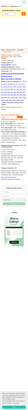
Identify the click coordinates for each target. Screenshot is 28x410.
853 (2, 92)
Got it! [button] (14, 407)
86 (4, 84)
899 (5, 97)
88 (9, 84)
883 (5, 95)
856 (8, 92)
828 (18, 89)
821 (21, 87)
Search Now (14, 203)
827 (15, 89)
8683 (24, 97)
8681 (16, 97)
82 (23, 81)
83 (25, 81)
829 (21, 89)
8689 (22, 100)
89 (11, 84)
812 (20, 84)
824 (5, 89)
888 (21, 95)
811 (17, 84)
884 (8, 95)
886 (15, 95)
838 (24, 89)
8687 (14, 100)
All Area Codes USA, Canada (10, 179)
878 (21, 92)
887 (18, 95)
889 (24, 95)
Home (3, 50)
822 (24, 87)
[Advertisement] (14, 32)
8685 (6, 100)
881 (24, 92)
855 (5, 92)
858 (15, 92)
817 (11, 87)
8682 (20, 97)
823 (2, 89)
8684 (2, 100)
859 (18, 92)
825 (8, 89)
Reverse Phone (10, 50)
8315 (8, 97)
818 (15, 87)
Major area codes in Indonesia (11, 79)
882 (2, 95)
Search (20, 117)
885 (11, 95)
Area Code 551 (6, 65)
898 (2, 97)
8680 (12, 97)
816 (8, 87)
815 (5, 87)
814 (2, 87)
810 (14, 84)
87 (6, 84)
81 (21, 81)
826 (11, 89)
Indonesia (20, 50)
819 (18, 87)
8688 (18, 100)
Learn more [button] (16, 403)
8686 (10, 100)
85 (2, 84)
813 (23, 84)
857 (11, 92)
